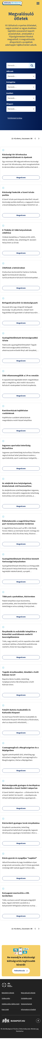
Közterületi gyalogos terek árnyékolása (21, 823)
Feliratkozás (19, 970)
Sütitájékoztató (26, 998)
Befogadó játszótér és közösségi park (20, 302)
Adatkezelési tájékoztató (10, 1004)
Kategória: (10, 82)
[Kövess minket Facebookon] (13, 1020)
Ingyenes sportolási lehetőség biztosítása (16, 447)
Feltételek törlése (15, 118)
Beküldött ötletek (8, 993)
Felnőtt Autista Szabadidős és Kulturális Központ (16, 711)
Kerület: (9, 93)
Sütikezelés (6, 998)
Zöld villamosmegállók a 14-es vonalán (20, 375)
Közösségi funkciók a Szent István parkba (18, 194)
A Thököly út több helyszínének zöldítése (17, 231)
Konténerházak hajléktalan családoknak (15, 412)
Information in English (28, 1009)
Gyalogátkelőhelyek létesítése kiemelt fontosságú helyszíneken (20, 560)
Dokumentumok (26, 1004)
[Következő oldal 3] (38, 138)
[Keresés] (32, 65)
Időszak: (10, 71)
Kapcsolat (5, 1009)
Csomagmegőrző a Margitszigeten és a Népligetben (20, 749)
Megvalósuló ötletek (28, 993)
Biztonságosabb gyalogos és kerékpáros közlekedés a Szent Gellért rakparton (21, 787)
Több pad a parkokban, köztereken (18, 596)
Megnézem (21, 177)
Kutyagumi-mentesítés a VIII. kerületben (16, 894)
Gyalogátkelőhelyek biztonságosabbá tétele (20, 339)
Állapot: (9, 104)
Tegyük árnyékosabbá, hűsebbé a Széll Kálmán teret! (20, 673)
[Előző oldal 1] (35, 138)
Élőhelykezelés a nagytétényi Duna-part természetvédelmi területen (19, 522)
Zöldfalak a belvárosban (13, 267)
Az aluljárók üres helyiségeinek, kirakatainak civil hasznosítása (17, 485)
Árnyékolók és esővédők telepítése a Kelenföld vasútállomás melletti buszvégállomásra (19, 634)
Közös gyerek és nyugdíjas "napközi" (19, 858)
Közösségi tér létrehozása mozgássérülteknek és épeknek (17, 156)
